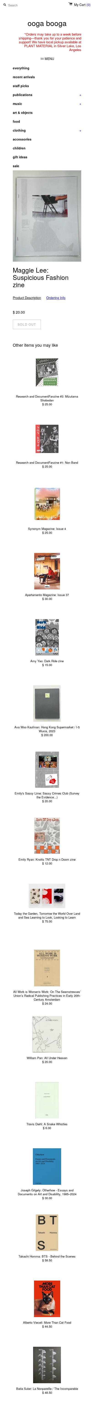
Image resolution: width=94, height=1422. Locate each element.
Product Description (27, 298)
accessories (22, 139)
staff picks (21, 85)
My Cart (82, 4)
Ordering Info (55, 298)
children (19, 148)
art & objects (23, 112)
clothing (47, 130)
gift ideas (20, 157)
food (16, 121)
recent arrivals (24, 77)
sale (16, 166)
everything (21, 68)
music (47, 103)
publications (47, 94)
